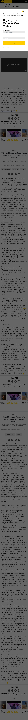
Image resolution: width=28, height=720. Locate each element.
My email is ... (6, 30)
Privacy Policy (6, 47)
